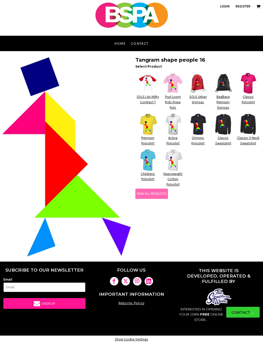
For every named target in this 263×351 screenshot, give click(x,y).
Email (7, 279)
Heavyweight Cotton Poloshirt (172, 179)
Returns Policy (131, 303)
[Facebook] (114, 281)
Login (225, 6)
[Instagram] (137, 281)
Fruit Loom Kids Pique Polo (173, 102)
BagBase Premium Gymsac (223, 102)
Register (243, 6)
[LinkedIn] (149, 281)
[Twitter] (125, 281)
